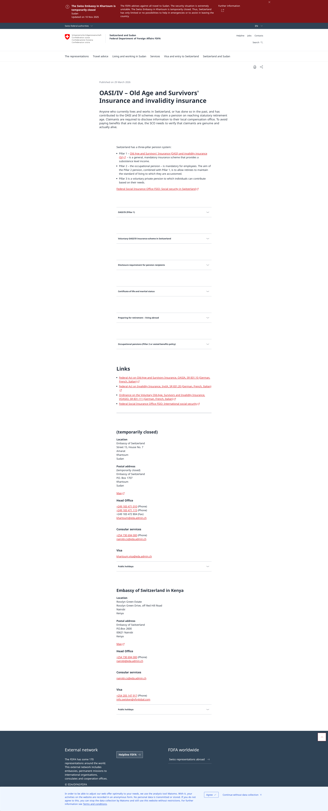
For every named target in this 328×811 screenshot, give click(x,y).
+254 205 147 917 (126, 695)
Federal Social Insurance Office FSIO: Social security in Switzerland (156, 189)
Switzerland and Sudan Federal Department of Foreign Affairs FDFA (135, 37)
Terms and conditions (95, 803)
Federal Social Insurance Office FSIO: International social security (158, 403)
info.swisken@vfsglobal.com (133, 699)
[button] (77, 56)
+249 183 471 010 (126, 506)
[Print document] (254, 67)
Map (119, 493)
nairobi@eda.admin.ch (129, 661)
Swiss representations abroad (187, 759)
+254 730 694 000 (126, 535)
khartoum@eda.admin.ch (131, 518)
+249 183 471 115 (126, 510)
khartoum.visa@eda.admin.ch (134, 556)
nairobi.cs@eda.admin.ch (131, 539)
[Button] (222, 10)
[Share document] (261, 67)
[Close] (269, 2)
